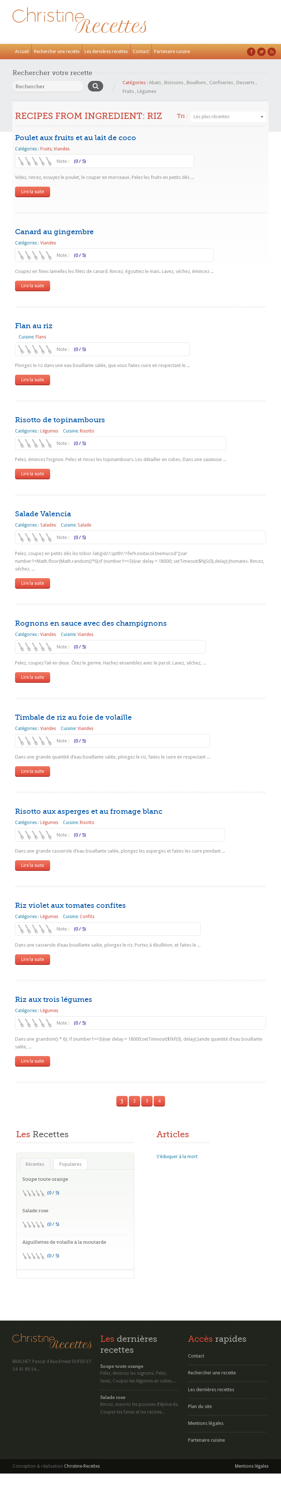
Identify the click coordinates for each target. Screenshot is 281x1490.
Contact (141, 51)
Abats (155, 82)
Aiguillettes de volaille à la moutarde (64, 1242)
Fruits (128, 91)
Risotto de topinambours (60, 420)
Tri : (182, 116)
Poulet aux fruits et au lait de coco (75, 138)
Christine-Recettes (82, 1466)
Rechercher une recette (56, 51)
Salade (84, 525)
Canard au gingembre (54, 232)
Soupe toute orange (45, 1179)
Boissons (173, 82)
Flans (40, 337)
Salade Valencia (43, 514)
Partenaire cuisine (172, 51)
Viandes (62, 148)
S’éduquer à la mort (177, 1156)
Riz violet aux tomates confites (70, 905)
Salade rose (35, 1210)
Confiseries (221, 82)
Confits (87, 916)
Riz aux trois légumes (53, 999)
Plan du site (200, 1406)
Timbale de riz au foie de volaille (73, 717)
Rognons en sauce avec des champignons (91, 623)
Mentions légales (206, 1423)
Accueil (22, 51)
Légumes (146, 91)
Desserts (245, 82)
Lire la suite (32, 191)
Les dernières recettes (106, 51)
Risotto (87, 431)
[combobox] (228, 117)
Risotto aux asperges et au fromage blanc (88, 811)
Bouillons (196, 82)
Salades (48, 525)
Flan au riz (34, 326)
